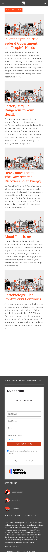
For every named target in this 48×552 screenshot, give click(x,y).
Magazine (16, 500)
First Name (12, 412)
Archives (15, 509)
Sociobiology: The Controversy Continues (23, 297)
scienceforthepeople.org (24, 542)
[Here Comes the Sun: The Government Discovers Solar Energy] (24, 158)
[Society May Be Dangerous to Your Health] (24, 91)
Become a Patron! (12, 546)
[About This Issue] (24, 222)
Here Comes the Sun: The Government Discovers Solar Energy (23, 177)
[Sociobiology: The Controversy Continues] (24, 281)
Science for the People (25, 461)
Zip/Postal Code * (15, 434)
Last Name (12, 419)
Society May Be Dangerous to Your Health (19, 110)
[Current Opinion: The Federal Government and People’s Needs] (24, 25)
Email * (10, 427)
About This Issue (18, 237)
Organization (17, 492)
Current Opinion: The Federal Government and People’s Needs (22, 43)
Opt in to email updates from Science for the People (23, 452)
